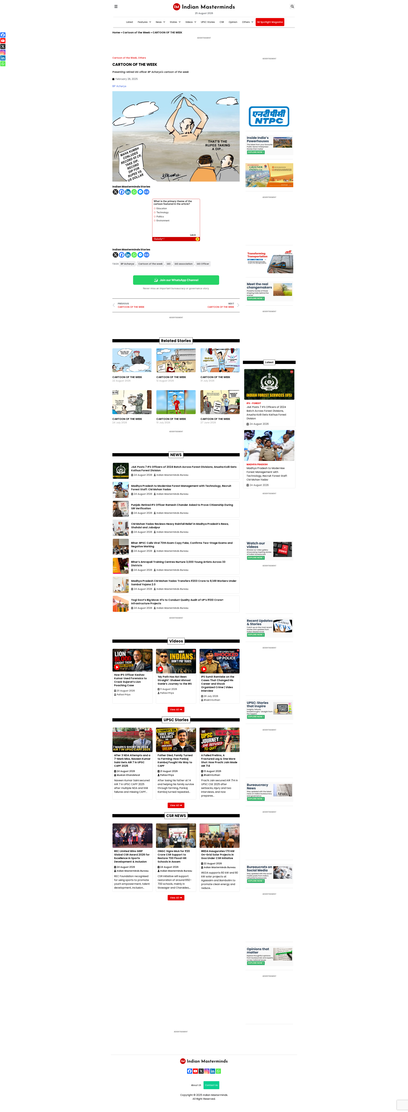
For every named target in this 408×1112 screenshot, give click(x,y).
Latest (129, 22)
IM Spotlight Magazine (270, 22)
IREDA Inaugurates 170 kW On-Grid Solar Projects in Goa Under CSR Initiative (217, 854)
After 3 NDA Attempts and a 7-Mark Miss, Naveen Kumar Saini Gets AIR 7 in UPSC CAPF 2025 (132, 760)
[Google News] (146, 192)
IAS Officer (203, 263)
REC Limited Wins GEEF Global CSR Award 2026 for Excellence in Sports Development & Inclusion (132, 856)
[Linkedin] (128, 192)
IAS (168, 263)
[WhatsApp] (218, 1071)
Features (143, 22)
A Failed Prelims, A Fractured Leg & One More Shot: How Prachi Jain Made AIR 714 (219, 760)
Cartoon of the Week (136, 32)
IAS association (184, 263)
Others (246, 22)
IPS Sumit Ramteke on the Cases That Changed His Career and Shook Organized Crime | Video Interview (217, 684)
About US (196, 1085)
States (173, 22)
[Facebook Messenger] (140, 192)
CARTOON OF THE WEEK (127, 377)
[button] (116, 6)
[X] (115, 192)
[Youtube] (195, 1071)
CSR (222, 22)
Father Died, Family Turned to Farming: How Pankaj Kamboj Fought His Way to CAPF (175, 760)
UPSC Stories (208, 22)
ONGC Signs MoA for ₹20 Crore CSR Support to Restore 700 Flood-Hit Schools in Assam (174, 856)
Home (116, 32)
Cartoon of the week (150, 263)
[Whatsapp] (134, 192)
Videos (189, 22)
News (159, 22)
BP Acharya (119, 86)
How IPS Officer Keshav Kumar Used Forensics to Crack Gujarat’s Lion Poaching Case (130, 680)
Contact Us (211, 1085)
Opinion (233, 22)
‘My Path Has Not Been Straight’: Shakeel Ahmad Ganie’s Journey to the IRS (175, 680)
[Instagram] (206, 1071)
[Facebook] (121, 192)
